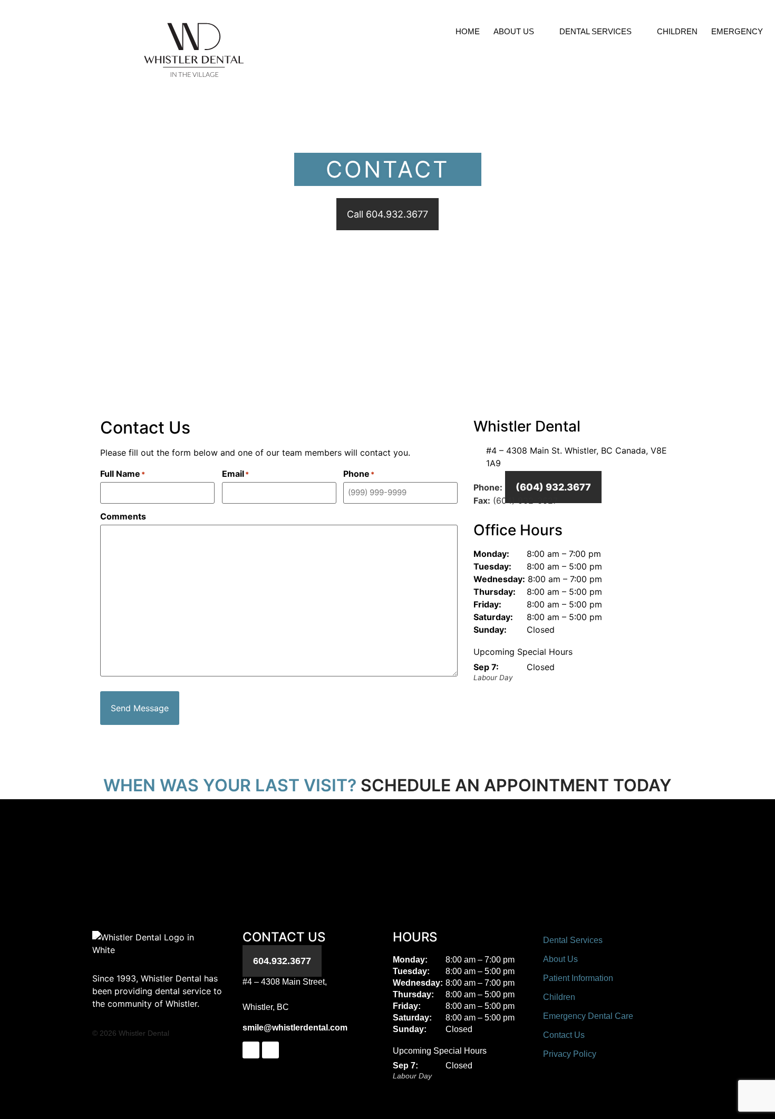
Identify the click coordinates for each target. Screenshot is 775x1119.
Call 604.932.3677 (387, 214)
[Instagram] (270, 1050)
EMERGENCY (737, 31)
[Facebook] (251, 1050)
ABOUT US (513, 31)
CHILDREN (677, 31)
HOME (468, 31)
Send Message (140, 708)
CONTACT (732, 55)
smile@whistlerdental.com (295, 1027)
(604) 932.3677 (553, 487)
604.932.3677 (282, 961)
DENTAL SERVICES (595, 31)
